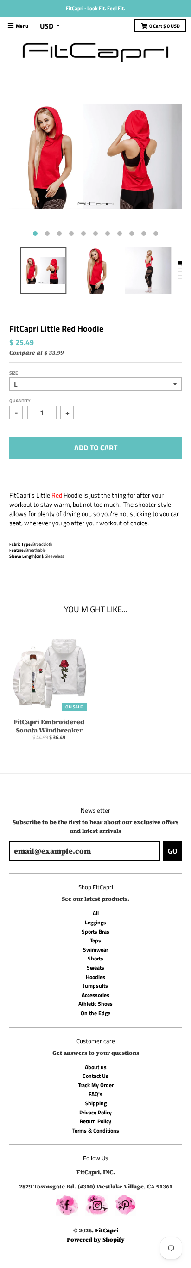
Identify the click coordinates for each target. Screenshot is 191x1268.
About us (96, 1067)
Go (172, 850)
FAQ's (95, 1093)
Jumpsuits (95, 985)
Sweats (95, 967)
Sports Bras (95, 931)
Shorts (95, 958)
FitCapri (106, 1230)
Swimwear (95, 949)
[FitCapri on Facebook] (67, 1206)
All (96, 913)
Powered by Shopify (96, 1239)
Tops (95, 940)
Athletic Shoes (95, 1003)
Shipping (96, 1103)
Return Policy (95, 1121)
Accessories (95, 995)
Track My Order (96, 1085)
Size (13, 372)
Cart (164, 26)
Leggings (95, 922)
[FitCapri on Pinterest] (125, 1206)
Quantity (20, 400)
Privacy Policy (95, 1112)
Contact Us (95, 1075)
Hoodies (95, 977)
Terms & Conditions (95, 1130)
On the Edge (95, 1013)
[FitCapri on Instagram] (96, 1206)
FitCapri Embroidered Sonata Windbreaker (48, 726)
